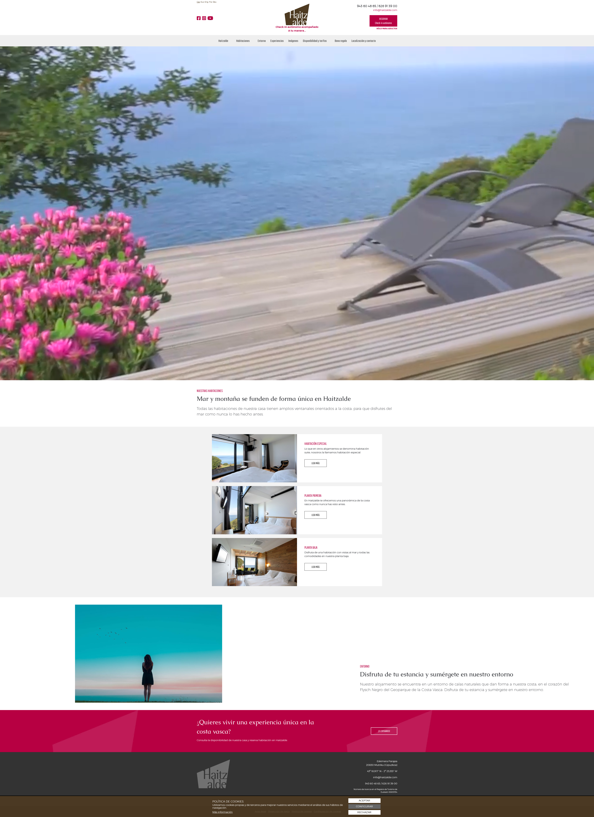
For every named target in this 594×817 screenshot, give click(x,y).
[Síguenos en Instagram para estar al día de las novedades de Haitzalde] (205, 18)
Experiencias (277, 40)
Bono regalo (341, 40)
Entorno (262, 40)
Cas (198, 2)
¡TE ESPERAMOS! (384, 731)
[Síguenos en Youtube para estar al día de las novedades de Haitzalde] (211, 18)
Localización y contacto (363, 40)
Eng (206, 2)
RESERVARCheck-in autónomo (383, 21)
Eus (202, 2)
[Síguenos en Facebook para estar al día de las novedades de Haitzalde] (199, 18)
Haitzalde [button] (223, 40)
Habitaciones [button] (243, 40)
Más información (222, 812)
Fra (210, 2)
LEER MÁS (316, 463)
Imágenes (293, 40)
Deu (214, 2)
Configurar (364, 806)
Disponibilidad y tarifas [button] (315, 40)
